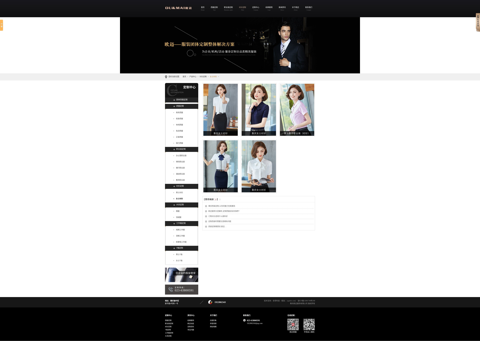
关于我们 (213, 315)
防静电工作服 (181, 242)
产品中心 (192, 77)
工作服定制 (181, 223)
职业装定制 (181, 149)
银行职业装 (180, 168)
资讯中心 (191, 315)
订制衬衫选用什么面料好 (218, 216)
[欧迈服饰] (180, 8)
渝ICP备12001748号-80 (306, 301)
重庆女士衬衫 (221, 133)
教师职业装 (180, 180)
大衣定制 (180, 205)
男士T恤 (179, 254)
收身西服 (179, 119)
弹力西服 (179, 143)
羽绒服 (178, 217)
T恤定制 (179, 248)
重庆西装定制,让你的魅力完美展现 (221, 206)
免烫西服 (179, 131)
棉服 (178, 211)
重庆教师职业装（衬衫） (297, 133)
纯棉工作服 (180, 230)
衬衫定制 (203, 77)
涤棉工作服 (180, 236)
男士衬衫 (179, 192)
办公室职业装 (181, 156)
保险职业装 (180, 162)
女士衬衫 (213, 77)
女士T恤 (179, 260)
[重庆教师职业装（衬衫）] (297, 109)
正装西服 (179, 137)
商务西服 (179, 112)
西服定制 (180, 106)
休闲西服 (179, 125)
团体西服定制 (182, 100)
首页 (184, 77)
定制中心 (168, 315)
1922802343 (220, 302)
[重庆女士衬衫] (220, 109)
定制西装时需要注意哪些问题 (219, 221)
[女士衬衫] (240, 45)
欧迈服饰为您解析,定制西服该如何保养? (223, 211)
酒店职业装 (180, 174)
